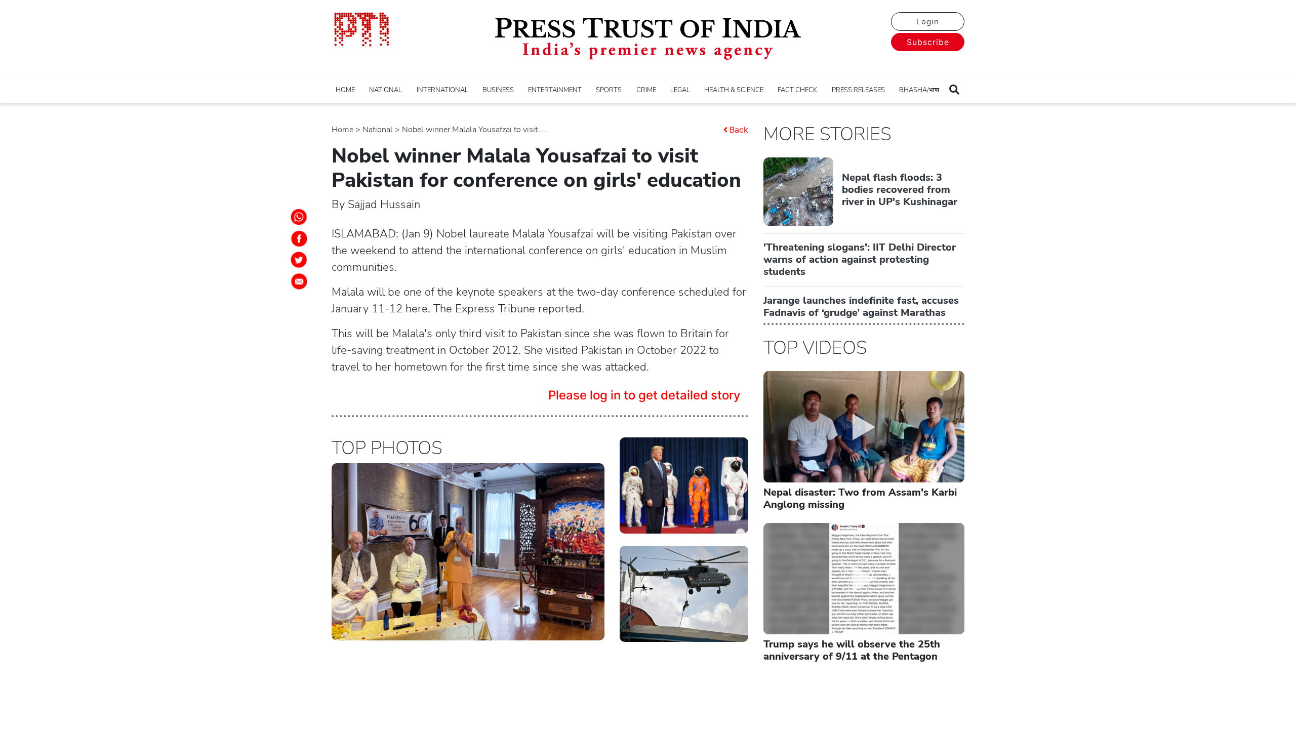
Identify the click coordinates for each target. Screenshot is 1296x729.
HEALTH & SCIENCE (733, 90)
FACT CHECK (797, 90)
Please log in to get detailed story (644, 395)
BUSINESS (498, 90)
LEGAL (680, 90)
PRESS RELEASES (858, 90)
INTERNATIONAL (442, 90)
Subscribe (928, 42)
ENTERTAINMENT (555, 90)
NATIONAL (385, 90)
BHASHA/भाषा (919, 90)
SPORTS (609, 90)
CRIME (646, 90)
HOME (345, 90)
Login (927, 21)
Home (342, 129)
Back (739, 130)
